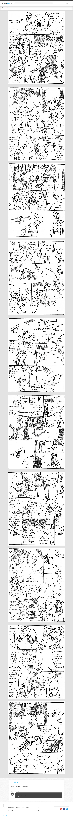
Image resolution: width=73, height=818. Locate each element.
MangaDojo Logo (29, 804)
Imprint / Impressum (38, 805)
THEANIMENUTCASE (15, 791)
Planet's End (5, 8)
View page (61, 81)
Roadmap (28, 806)
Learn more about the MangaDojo (6, 814)
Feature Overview (19, 804)
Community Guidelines (20, 806)
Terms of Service (37, 808)
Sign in (67, 3)
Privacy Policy (38, 810)
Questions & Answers (20, 807)
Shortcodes (28, 807)
